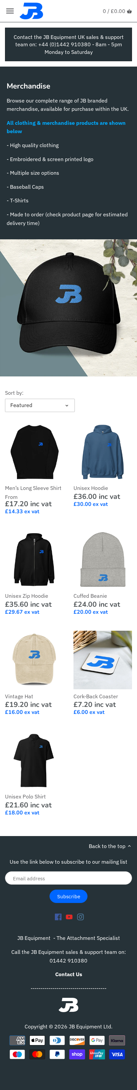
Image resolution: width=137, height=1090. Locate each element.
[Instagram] (80, 916)
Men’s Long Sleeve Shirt (33, 488)
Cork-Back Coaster (95, 696)
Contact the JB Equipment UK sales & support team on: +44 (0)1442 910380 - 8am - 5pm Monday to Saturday (69, 44)
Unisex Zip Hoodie (26, 595)
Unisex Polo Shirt (25, 796)
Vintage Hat (19, 696)
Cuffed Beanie (90, 595)
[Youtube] (69, 916)
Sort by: (14, 393)
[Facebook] (58, 916)
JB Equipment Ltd (90, 1026)
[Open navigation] (10, 11)
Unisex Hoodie (90, 488)
